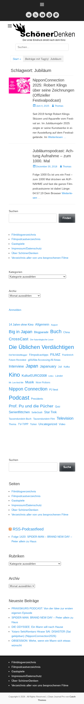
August (54, 325)
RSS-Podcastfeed (28, 529)
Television (65, 418)
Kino (14, 375)
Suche (67, 466)
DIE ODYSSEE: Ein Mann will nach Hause (37, 626)
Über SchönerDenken (25, 253)
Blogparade (41, 332)
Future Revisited (17, 360)
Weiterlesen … (57, 137)
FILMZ (55, 354)
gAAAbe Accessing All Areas (44, 359)
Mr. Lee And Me (16, 382)
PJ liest (53, 389)
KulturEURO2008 (34, 375)
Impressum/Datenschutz (27, 248)
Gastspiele (18, 243)
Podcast (19, 397)
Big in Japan (20, 331)
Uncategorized (47, 424)
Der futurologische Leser (42, 339)
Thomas (59, 106)
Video (62, 424)
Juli (60, 366)
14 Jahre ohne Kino (21, 324)
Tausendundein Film (44, 419)
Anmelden (15, 309)
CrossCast (18, 339)
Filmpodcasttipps (38, 354)
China (66, 332)
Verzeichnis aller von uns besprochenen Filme (40, 257)
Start (17, 58)
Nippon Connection (28, 388)
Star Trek (50, 412)
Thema (12, 424)
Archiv (12, 291)
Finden (67, 217)
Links (51, 376)
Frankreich (67, 355)
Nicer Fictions (43, 382)
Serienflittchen (19, 412)
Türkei (33, 424)
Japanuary (48, 366)
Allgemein (42, 324)
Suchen (13, 211)
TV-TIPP (23, 424)
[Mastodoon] (55, 17)
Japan (32, 366)
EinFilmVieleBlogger (18, 355)
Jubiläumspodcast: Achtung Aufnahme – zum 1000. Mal (53, 156)
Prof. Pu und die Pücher (31, 406)
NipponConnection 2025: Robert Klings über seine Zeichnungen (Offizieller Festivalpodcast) (53, 90)
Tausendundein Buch (20, 419)
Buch (56, 331)
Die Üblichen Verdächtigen (41, 347)
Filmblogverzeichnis (24, 234)
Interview (16, 366)
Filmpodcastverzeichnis (26, 239)
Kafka (67, 366)
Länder (59, 376)
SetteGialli (36, 412)
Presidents (37, 398)
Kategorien (15, 271)
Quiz (57, 406)
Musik (29, 382)
